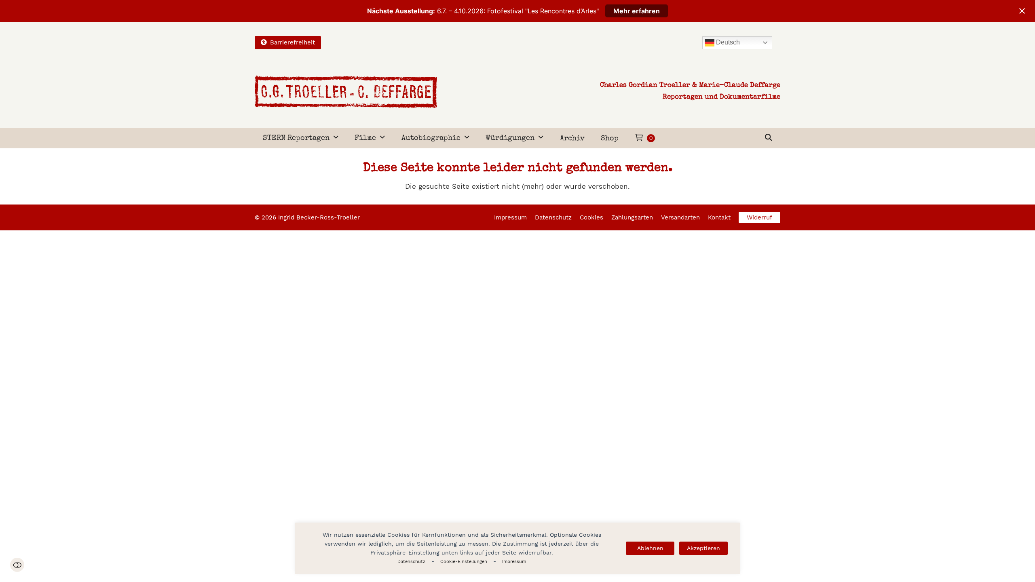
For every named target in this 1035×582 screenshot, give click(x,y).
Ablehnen (650, 548)
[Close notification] (1022, 11)
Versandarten (680, 217)
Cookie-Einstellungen (463, 561)
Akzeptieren (703, 548)
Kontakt (719, 217)
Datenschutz (411, 561)
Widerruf (759, 217)
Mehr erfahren (636, 11)
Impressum (514, 561)
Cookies (591, 217)
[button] (768, 138)
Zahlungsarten (632, 217)
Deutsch (727, 42)
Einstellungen (17, 565)
